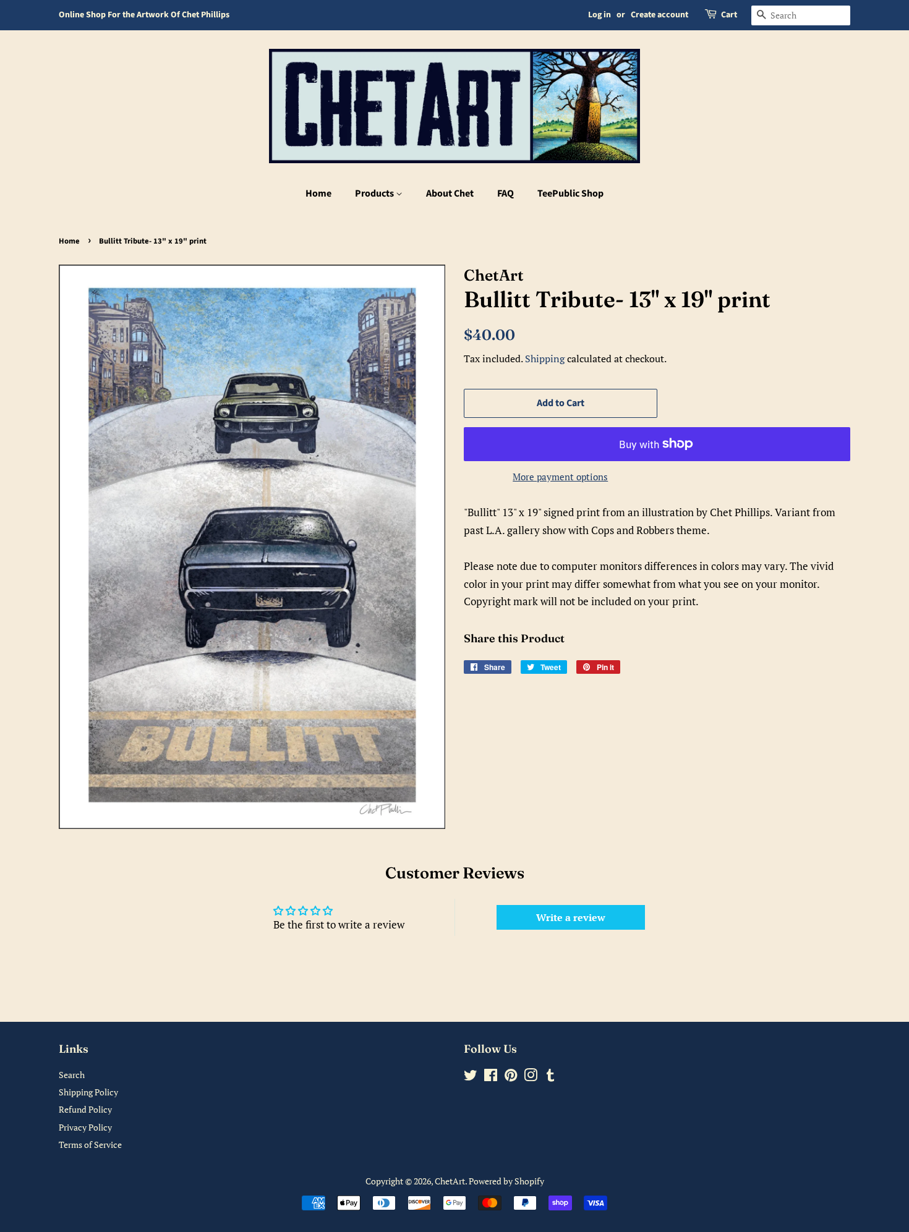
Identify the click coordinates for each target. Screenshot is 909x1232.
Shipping (545, 358)
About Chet (450, 193)
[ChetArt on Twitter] (470, 1077)
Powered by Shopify (506, 1181)
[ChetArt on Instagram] (530, 1077)
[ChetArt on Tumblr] (550, 1077)
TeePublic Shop (570, 193)
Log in (599, 15)
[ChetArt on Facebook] (491, 1077)
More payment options (560, 476)
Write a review (570, 917)
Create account (659, 15)
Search (72, 1075)
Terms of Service (90, 1144)
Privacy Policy (85, 1127)
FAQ (505, 193)
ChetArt (450, 1181)
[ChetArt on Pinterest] (511, 1077)
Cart (729, 15)
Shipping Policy (88, 1092)
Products (375, 193)
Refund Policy (85, 1109)
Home (318, 193)
